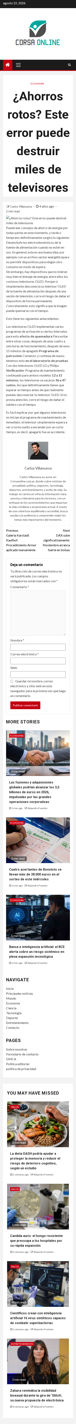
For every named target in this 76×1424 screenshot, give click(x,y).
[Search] (69, 65)
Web (13, 668)
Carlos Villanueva (21, 206)
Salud (15, 1106)
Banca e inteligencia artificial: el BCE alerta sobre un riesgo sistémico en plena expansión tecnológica (37, 952)
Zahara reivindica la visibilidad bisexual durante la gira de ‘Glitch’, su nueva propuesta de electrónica (37, 1395)
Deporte (12, 1018)
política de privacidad (21, 1069)
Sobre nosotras (16, 1049)
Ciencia (11, 1008)
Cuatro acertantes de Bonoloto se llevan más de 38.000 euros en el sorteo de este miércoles (35, 874)
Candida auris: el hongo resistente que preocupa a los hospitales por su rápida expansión (36, 1241)
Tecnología (13, 1013)
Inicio (10, 988)
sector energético (50, 257)
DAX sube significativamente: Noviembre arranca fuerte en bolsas (56, 540)
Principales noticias (19, 993)
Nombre (17, 640)
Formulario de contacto (22, 1054)
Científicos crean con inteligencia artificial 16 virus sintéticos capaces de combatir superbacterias (38, 1318)
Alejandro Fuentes (37, 808)
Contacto (12, 1027)
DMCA (11, 1059)
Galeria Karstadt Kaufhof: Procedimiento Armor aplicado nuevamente (21, 540)
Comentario (19, 587)
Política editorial (17, 1064)
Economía (37, 83)
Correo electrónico (24, 654)
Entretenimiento (17, 1023)
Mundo (11, 998)
